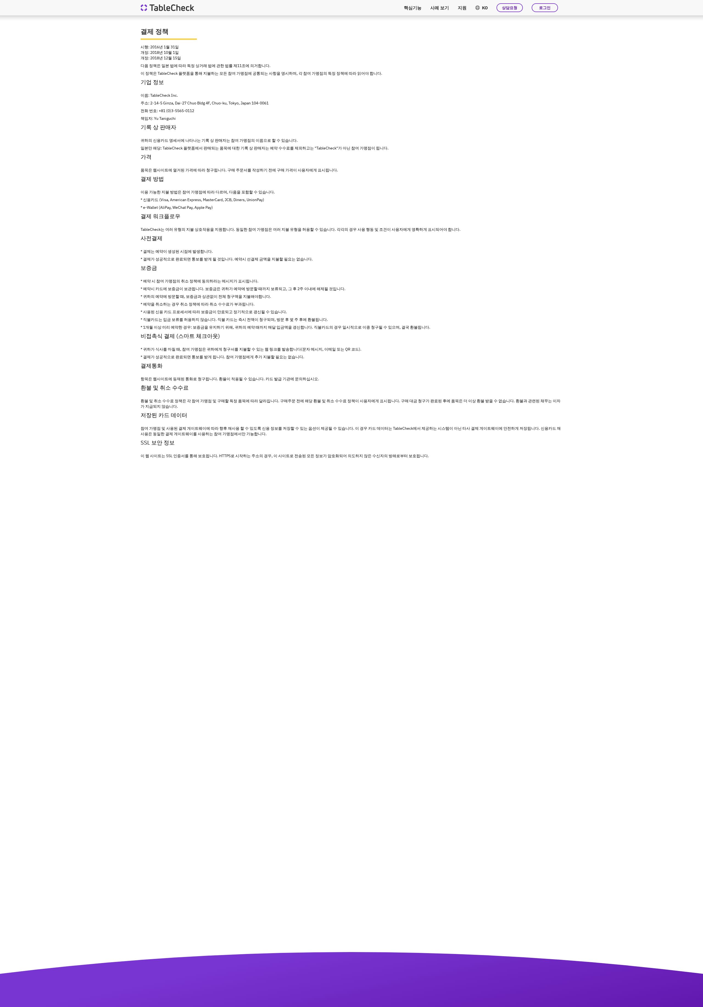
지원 (462, 7)
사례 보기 (439, 7)
